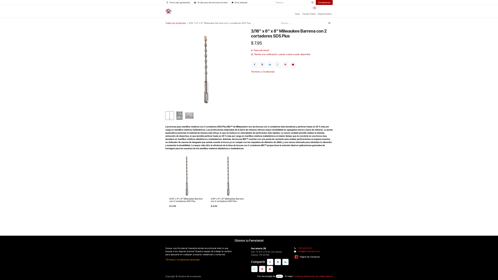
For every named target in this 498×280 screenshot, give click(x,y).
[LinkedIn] (270, 64)
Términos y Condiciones (263, 71)
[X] (262, 64)
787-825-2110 (305, 248)
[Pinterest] (285, 64)
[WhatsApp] (277, 64)
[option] (249, 183)
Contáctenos (324, 2)
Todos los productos (175, 23)
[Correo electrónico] (293, 64)
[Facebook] (254, 64)
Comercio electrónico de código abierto (313, 276)
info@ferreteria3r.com (309, 251)
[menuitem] (297, 13)
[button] (169, 69)
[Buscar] (312, 2)
